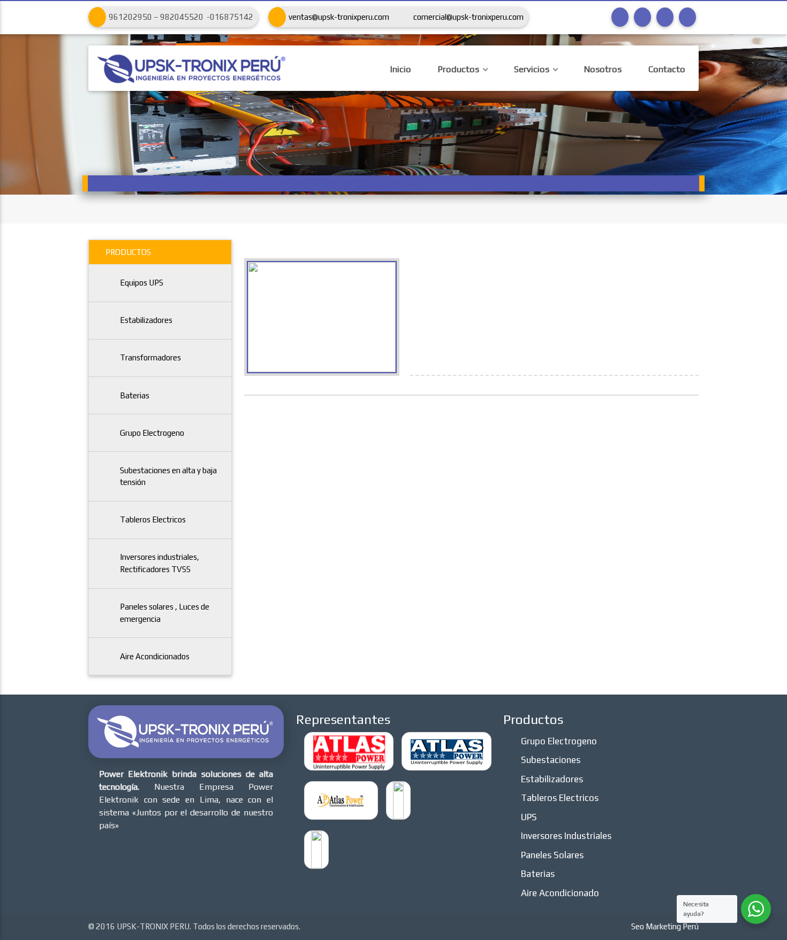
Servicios (531, 69)
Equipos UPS (141, 282)
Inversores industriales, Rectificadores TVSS (159, 563)
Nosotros (603, 69)
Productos (458, 69)
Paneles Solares (552, 855)
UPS (529, 817)
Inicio (400, 69)
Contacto (666, 69)
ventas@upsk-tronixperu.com (339, 16)
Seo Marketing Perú (665, 926)
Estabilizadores (146, 320)
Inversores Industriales (566, 835)
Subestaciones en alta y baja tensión (168, 476)
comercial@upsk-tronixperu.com (468, 16)
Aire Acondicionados (155, 656)
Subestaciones (550, 759)
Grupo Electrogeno (152, 432)
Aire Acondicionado (560, 893)
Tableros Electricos (153, 519)
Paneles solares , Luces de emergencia (164, 612)
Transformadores (150, 357)
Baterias (134, 395)
